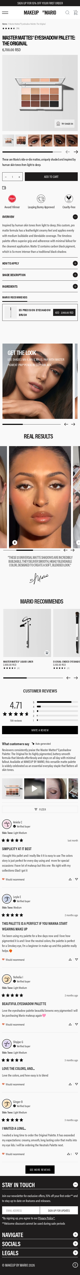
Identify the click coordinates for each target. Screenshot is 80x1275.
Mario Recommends (14, 297)
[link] (10, 28)
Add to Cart (51, 176)
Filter (42, 809)
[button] (47, 652)
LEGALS (10, 1252)
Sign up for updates (59, 1210)
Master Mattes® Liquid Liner (18, 661)
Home (4, 24)
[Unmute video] (21, 542)
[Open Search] (67, 13)
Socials (11, 1243)
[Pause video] (14, 542)
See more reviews (40, 1169)
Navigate (12, 1234)
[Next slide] (73, 424)
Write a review (40, 730)
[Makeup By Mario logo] (40, 13)
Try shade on (67, 123)
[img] (41, 743)
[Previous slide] (66, 424)
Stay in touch (18, 1184)
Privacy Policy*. (46, 1218)
